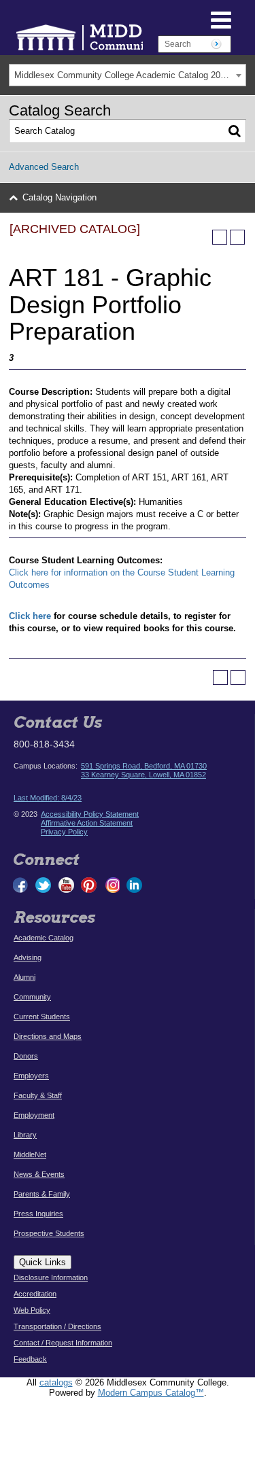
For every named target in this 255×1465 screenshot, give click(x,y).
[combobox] (127, 75)
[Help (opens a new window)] (237, 237)
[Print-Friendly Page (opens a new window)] (219, 237)
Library (25, 1135)
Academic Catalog (43, 938)
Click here (30, 616)
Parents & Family (42, 1194)
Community (32, 997)
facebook (21, 885)
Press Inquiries (38, 1214)
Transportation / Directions (57, 1326)
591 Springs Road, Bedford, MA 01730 (144, 766)
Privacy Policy (64, 832)
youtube (66, 885)
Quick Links (42, 1262)
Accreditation (35, 1294)
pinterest (89, 885)
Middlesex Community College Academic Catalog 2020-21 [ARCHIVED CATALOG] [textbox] (129, 75)
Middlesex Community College (122, 37)
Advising (27, 957)
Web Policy (32, 1310)
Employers (31, 1076)
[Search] (234, 131)
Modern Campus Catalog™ (151, 1393)
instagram (111, 885)
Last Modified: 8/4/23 (48, 798)
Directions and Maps (48, 1036)
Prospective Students (49, 1233)
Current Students (42, 1016)
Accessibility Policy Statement (90, 814)
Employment (34, 1115)
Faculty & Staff (38, 1095)
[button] (191, 19)
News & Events (39, 1174)
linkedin (134, 885)
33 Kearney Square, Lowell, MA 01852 (143, 775)
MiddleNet (30, 1154)
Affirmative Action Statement (87, 823)
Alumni (24, 977)
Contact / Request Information (63, 1343)
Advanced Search (44, 167)
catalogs (56, 1382)
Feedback (30, 1359)
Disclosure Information (51, 1277)
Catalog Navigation (59, 197)
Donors (26, 1056)
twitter (43, 885)
